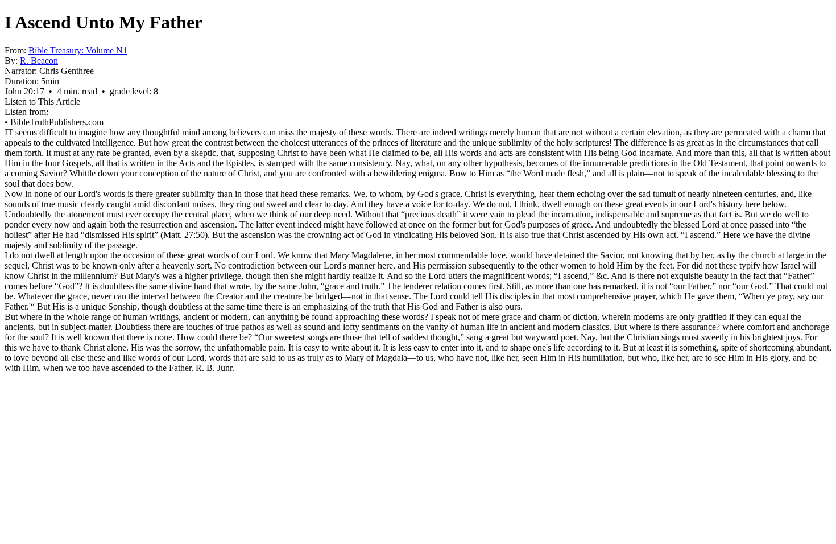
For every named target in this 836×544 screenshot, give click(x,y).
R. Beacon (39, 60)
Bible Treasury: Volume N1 (77, 50)
